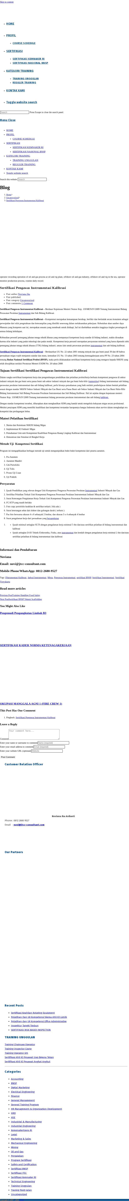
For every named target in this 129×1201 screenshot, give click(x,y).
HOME (9, 130)
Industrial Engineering (23, 1126)
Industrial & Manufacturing (26, 1121)
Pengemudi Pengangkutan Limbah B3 (23, 613)
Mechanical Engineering (24, 1143)
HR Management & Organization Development (36, 1108)
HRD (13, 1113)
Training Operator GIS (16, 1053)
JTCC (22, 1200)
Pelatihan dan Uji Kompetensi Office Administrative (39, 1021)
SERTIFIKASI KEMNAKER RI (28, 147)
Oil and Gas (17, 1151)
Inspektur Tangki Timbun (25, 1025)
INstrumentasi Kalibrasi (15, 577)
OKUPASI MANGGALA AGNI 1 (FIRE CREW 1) (31, 703)
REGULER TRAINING (24, 164)
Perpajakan (17, 1155)
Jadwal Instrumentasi (37, 577)
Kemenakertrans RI (21, 1130)
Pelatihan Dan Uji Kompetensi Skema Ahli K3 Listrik (39, 1017)
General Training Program (25, 1104)
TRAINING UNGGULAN (25, 160)
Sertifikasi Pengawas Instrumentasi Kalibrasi (25, 200)
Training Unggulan (21, 1185)
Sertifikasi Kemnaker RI (23, 1177)
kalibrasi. (105, 397)
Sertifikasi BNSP (19, 1168)
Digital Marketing (20, 1087)
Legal (14, 1134)
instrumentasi (96, 345)
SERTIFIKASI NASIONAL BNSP (29, 151)
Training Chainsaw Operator (20, 1044)
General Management (23, 1100)
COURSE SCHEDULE (24, 139)
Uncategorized (27, 300)
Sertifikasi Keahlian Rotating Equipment (33, 1012)
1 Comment (27, 303)
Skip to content (7, 2)
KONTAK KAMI (14, 168)
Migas (50, 577)
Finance (15, 1096)
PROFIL (10, 134)
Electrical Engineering (23, 1091)
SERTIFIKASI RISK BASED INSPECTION (31, 1029)
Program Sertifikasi (21, 1160)
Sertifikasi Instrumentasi (103, 577)
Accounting (17, 1079)
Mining (14, 1147)
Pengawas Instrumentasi (64, 577)
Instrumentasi (25, 313)
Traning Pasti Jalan (21, 1190)
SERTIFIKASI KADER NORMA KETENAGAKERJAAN (35, 645)
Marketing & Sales (21, 1138)
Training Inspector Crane (18, 1048)
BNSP (14, 1083)
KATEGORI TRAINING (18, 156)
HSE (13, 1117)
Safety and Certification (24, 1164)
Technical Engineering (23, 1181)
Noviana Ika (24, 294)
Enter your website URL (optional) (15, 751)
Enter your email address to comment (16, 747)
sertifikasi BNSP (84, 577)
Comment (4, 739)
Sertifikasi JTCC (19, 1173)
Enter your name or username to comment (19, 743)
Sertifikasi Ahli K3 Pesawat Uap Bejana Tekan (29, 1057)
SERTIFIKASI (13, 143)
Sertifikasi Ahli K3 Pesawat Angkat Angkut (27, 1061)
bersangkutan (53, 518)
